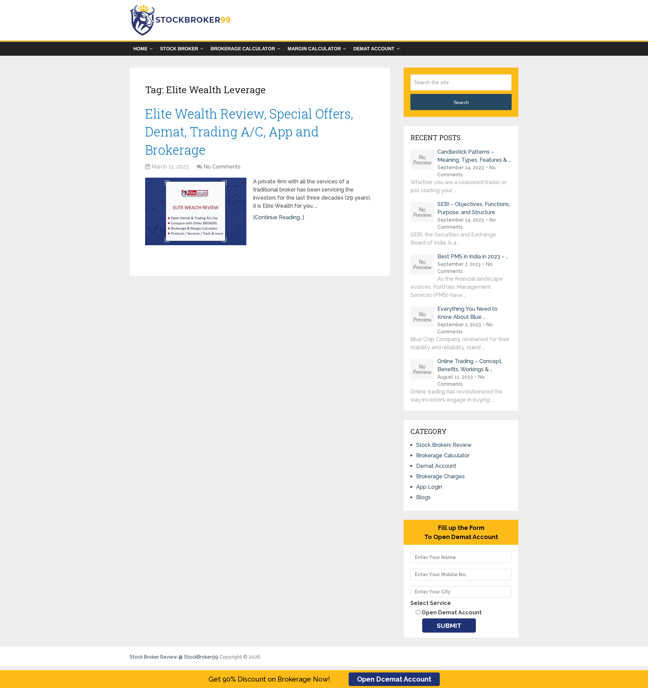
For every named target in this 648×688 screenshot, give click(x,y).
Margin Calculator (314, 48)
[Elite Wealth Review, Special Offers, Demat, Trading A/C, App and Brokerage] (195, 211)
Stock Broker (179, 48)
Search (461, 102)
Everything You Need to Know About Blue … (467, 313)
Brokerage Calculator (243, 48)
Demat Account (374, 48)
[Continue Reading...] (278, 217)
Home (140, 48)
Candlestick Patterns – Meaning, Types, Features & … (474, 156)
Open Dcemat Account (394, 679)
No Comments (222, 166)
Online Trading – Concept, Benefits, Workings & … (469, 365)
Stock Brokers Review (443, 445)
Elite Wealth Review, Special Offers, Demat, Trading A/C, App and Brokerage (249, 131)
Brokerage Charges (440, 476)
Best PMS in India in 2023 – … (472, 256)
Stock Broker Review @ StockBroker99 (174, 657)
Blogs (423, 497)
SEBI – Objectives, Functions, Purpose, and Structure (473, 208)
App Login (429, 487)
